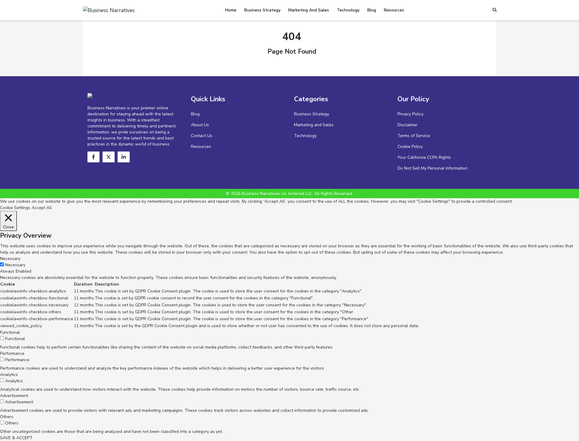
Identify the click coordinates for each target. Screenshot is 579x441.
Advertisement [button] (14, 396)
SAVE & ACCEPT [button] (16, 438)
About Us (200, 125)
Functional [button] (10, 332)
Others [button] (6, 417)
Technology (348, 10)
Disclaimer (407, 125)
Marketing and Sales (308, 10)
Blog (371, 10)
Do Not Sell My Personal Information (432, 168)
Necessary (15, 265)
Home (230, 10)
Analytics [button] (9, 374)
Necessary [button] (10, 258)
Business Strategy (262, 10)
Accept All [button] (42, 208)
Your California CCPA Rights (424, 157)
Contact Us (201, 136)
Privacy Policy (410, 114)
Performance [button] (12, 353)
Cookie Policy (410, 146)
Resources (394, 10)
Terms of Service (413, 136)
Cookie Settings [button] (15, 208)
